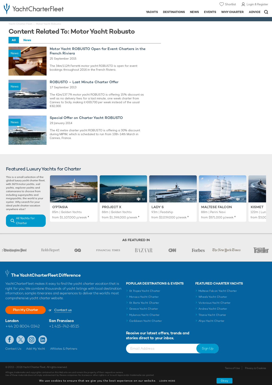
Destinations (174, 12)
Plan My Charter (25, 310)
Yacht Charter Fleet (20, 24)
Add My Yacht (35, 349)
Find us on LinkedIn (42, 339)
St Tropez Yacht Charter (144, 291)
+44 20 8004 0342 (22, 326)
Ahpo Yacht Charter (211, 321)
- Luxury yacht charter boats (42, 8)
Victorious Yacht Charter (214, 303)
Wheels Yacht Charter (212, 297)
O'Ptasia (60, 207)
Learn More (167, 380)
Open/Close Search (266, 12)
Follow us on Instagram (31, 339)
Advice (255, 12)
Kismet (257, 207)
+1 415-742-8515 (64, 326)
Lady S (158, 207)
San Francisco (61, 320)
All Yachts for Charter (25, 220)
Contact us (62, 310)
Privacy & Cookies (255, 368)
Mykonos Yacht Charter (144, 315)
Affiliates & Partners (63, 349)
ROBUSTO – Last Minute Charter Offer (84, 82)
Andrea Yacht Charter (212, 309)
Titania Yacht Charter (212, 315)
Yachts (152, 12)
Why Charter (232, 12)
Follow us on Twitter (20, 339)
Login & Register (257, 4)
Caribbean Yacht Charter (145, 321)
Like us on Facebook (9, 339)
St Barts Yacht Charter (144, 303)
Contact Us (13, 349)
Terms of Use (232, 368)
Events (210, 12)
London (11, 320)
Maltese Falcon (216, 207)
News (194, 12)
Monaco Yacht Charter (144, 297)
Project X (111, 207)
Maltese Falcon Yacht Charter (217, 291)
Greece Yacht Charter (143, 309)
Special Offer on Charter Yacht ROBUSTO (86, 118)
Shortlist (230, 4)
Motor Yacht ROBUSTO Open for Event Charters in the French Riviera (98, 51)
